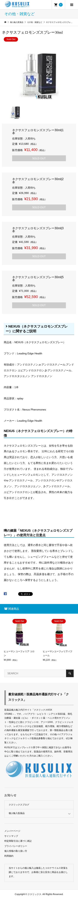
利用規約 (8, 856)
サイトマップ (11, 836)
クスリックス (34, 894)
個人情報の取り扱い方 (15, 851)
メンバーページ (12, 831)
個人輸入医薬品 (17, 813)
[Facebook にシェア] (5, 594)
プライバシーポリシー (15, 846)
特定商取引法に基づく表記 (18, 841)
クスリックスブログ (19, 804)
